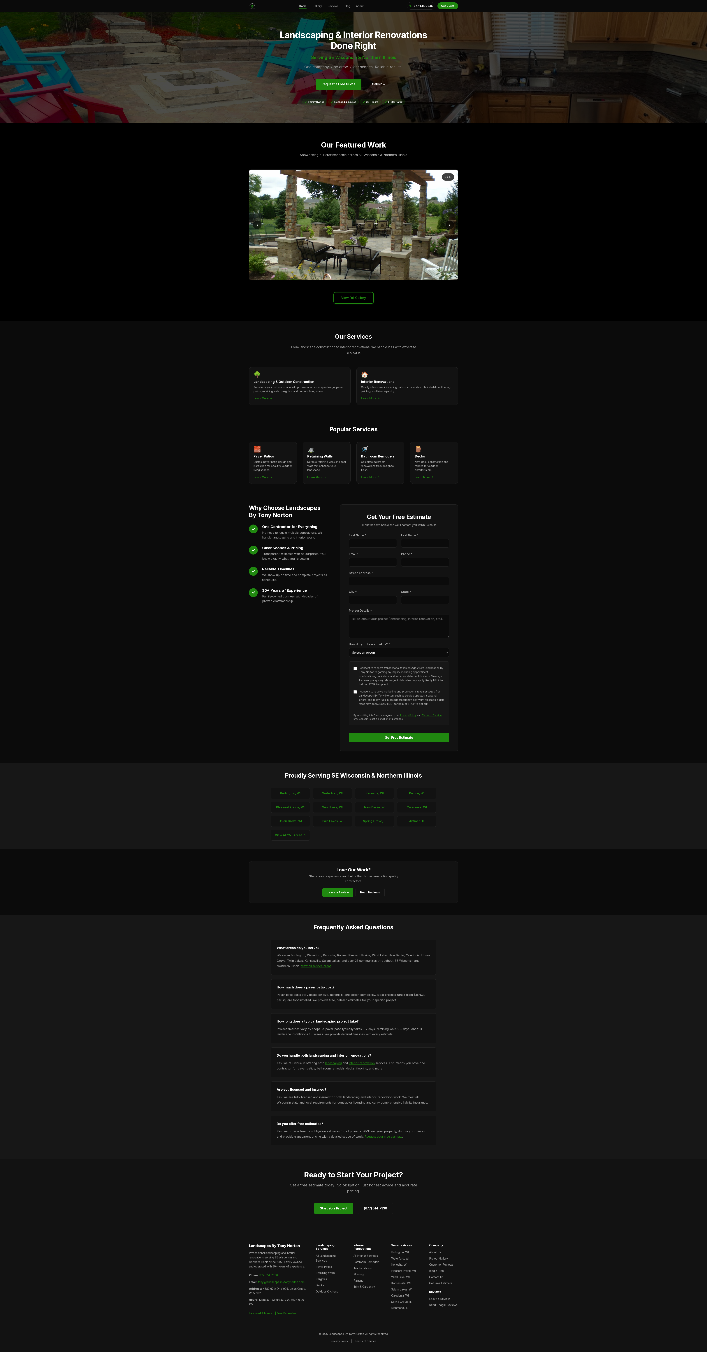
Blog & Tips (436, 1271)
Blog (347, 6)
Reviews (333, 6)
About (360, 6)
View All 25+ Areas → (290, 835)
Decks (320, 1285)
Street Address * (361, 573)
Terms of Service (432, 715)
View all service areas (316, 966)
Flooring (359, 1274)
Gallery (317, 6)
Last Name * (409, 535)
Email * (353, 554)
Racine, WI (416, 793)
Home (303, 6)
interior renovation (362, 1063)
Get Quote (447, 5)
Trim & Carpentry (364, 1286)
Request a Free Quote (339, 84)
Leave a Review (338, 892)
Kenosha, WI (375, 793)
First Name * (357, 535)
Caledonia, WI (417, 807)
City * (353, 592)
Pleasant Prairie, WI (290, 807)
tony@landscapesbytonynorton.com (281, 1282)
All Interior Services (366, 1256)
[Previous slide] (257, 224)
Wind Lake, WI (332, 807)
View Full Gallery (353, 298)
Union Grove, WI (290, 821)
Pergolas (321, 1279)
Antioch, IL (417, 821)
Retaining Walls (325, 1273)
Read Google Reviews (443, 1305)
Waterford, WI (332, 793)
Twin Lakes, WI (332, 821)
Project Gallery (438, 1258)
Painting (358, 1280)
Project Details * (360, 610)
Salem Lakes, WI (401, 1289)
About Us (435, 1252)
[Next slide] (449, 224)
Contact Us (436, 1277)
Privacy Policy (408, 715)
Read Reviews (370, 892)
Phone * (406, 554)
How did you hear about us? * (369, 644)
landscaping (333, 1063)
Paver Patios (324, 1267)
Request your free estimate (383, 1136)
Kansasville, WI (401, 1283)
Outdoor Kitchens (327, 1291)
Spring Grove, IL (374, 821)
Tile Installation (363, 1268)
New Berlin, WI (374, 807)
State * (406, 592)
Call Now (378, 84)
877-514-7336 (268, 1275)
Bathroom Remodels (366, 1262)
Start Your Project (333, 1208)
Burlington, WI (290, 793)
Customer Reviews (441, 1264)
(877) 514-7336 (375, 1208)
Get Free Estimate (399, 737)
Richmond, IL (399, 1308)
